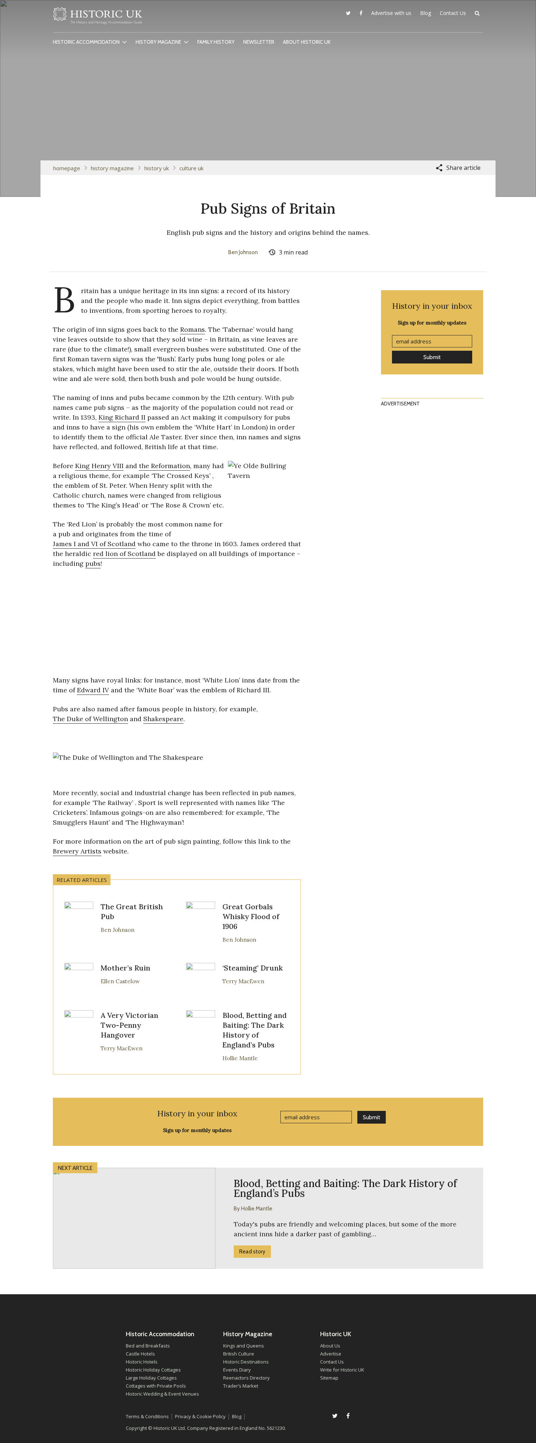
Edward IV (93, 690)
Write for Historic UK (342, 1369)
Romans (192, 329)
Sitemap (329, 1377)
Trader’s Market (240, 1385)
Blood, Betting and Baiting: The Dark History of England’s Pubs (254, 1030)
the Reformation (164, 466)
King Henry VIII (99, 466)
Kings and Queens (243, 1345)
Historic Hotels (142, 1361)
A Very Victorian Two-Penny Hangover (129, 1025)
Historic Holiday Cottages (153, 1369)
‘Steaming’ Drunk (252, 967)
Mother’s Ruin (125, 967)
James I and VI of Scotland (94, 544)
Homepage (66, 168)
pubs (93, 563)
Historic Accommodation (86, 42)
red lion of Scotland (124, 553)
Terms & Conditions (147, 1416)
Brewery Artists (77, 851)
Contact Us (453, 12)
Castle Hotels (140, 1353)
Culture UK (191, 168)
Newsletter (258, 42)
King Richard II (121, 417)
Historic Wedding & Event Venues (162, 1394)
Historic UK (97, 17)
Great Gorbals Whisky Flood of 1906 (250, 916)
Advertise (330, 1353)
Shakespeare (163, 719)
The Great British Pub (132, 911)
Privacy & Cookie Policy (200, 1416)
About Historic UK (307, 42)
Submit (432, 357)
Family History (215, 42)
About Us (330, 1345)
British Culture (238, 1353)
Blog (425, 12)
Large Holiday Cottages (151, 1377)
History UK (156, 168)
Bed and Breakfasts (148, 1345)
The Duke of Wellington (90, 719)
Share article (463, 168)
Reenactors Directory (246, 1377)
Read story (252, 1251)
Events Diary (237, 1369)
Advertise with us (391, 12)
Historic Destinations (246, 1361)
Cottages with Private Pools (156, 1385)
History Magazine (158, 42)
